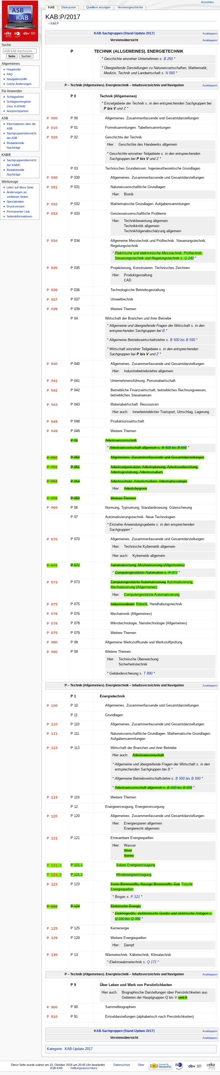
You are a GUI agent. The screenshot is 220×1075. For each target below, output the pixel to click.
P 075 (52, 604)
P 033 (52, 214)
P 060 (52, 508)
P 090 (52, 652)
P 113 (52, 748)
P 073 (172, 573)
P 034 (52, 241)
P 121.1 (54, 865)
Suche (6, 44)
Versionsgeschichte (130, 7)
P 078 (52, 623)
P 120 (52, 816)
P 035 (52, 268)
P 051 (52, 467)
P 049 (52, 431)
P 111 (52, 734)
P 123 (52, 884)
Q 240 (189, 258)
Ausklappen (210, 33)
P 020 (52, 137)
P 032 (52, 204)
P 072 (52, 565)
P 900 (52, 1007)
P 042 (52, 390)
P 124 (52, 906)
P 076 (52, 614)
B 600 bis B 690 (174, 448)
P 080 (52, 642)
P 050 (52, 458)
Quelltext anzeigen (98, 7)
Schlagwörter (15, 96)
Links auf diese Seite (20, 187)
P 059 (52, 498)
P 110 (52, 724)
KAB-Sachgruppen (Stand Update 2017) (124, 33)
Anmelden (207, 2)
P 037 (52, 300)
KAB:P (54, 23)
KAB (51, 7)
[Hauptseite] (21, 21)
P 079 (52, 633)
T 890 (148, 673)
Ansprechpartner (18, 111)
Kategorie (54, 1049)
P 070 (52, 539)
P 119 (52, 797)
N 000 (170, 73)
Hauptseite (14, 69)
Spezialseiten (15, 201)
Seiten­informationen (19, 216)
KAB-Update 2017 (79, 1049)
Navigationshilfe (17, 79)
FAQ (10, 74)
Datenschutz (121, 1064)
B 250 (168, 59)
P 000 (52, 118)
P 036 (52, 290)
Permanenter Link (18, 211)
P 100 (52, 706)
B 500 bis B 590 (182, 340)
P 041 (52, 381)
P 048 (52, 422)
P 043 (52, 405)
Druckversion (15, 206)
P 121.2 (54, 875)
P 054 (52, 481)
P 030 (52, 177)
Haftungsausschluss (84, 1068)
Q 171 (151, 962)
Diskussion (68, 7)
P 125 (52, 928)
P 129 (52, 938)
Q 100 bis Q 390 (127, 919)
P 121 (52, 838)
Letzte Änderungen (19, 83)
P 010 (52, 128)
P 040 (52, 364)
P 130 (52, 955)
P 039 (52, 309)
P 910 (52, 1017)
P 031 (52, 187)
